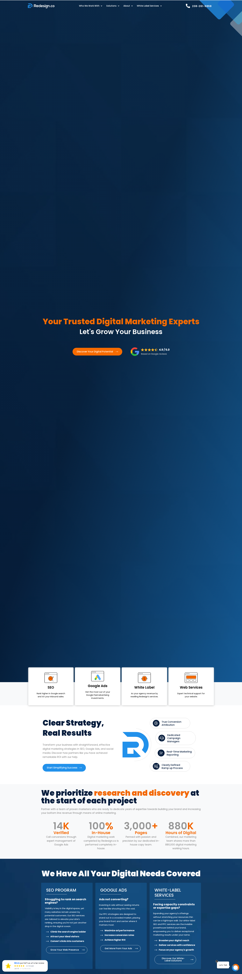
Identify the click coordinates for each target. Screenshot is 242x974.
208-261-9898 (202, 6)
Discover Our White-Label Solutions (173, 959)
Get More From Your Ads (118, 948)
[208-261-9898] (188, 6)
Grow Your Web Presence (64, 949)
